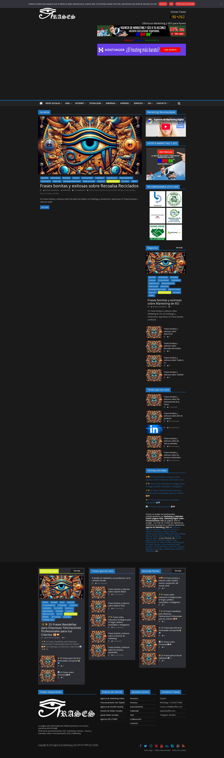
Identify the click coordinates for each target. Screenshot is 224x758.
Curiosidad (58, 608)
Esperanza (69, 608)
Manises (149, 531)
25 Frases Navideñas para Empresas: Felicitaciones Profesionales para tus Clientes (165, 491)
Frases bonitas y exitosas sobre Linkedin (174, 373)
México (149, 538)
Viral (67, 103)
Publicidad (150, 551)
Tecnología (95, 103)
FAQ (132, 715)
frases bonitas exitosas (114, 190)
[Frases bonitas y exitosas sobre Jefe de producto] (155, 412)
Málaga (182, 533)
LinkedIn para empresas (174, 549)
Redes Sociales (53, 103)
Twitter (134, 181)
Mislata (149, 529)
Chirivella (157, 531)
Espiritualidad (48, 611)
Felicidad (59, 611)
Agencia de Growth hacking (111, 706)
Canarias (170, 536)
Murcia (148, 536)
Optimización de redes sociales (159, 542)
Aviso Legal (148, 750)
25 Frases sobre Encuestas (159, 506)
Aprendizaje (55, 178)
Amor (62, 602)
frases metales (129, 190)
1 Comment (173, 407)
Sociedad (125, 181)
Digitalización (112, 178)
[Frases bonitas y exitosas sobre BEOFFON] (154, 327)
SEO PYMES (93, 745)
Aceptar (163, 4)
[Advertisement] (112, 81)
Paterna (174, 529)
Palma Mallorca (159, 536)
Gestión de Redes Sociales (111, 711)
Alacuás (173, 531)
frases (91, 190)
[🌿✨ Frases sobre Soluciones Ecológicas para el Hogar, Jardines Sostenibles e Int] (99, 616)
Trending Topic (48, 620)
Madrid (167, 533)
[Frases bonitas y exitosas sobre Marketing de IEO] (166, 253)
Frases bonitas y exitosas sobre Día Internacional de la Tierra (172, 401)
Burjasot (157, 529)
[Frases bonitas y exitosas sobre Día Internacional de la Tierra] (155, 395)
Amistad (54, 602)
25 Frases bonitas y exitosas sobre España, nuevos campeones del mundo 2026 (169, 582)
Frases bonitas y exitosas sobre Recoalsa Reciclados (89, 186)
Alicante (174, 533)
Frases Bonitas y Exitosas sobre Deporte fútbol (119, 590)
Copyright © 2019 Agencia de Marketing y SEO (58, 745)
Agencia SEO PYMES (108, 719)
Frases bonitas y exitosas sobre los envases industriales (172, 455)
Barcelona (159, 533)
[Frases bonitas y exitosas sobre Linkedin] (154, 371)
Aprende (124, 103)
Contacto (161, 103)
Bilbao (177, 536)
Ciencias (76, 178)
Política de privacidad (162, 750)
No (171, 4)
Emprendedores (126, 178)
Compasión (62, 605)
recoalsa (55, 193)
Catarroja (150, 533)
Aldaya (165, 531)
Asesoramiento (136, 706)
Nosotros (134, 698)
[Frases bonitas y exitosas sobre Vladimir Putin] (99, 602)
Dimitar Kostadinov (52, 190)
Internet (79, 103)
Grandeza (69, 611)
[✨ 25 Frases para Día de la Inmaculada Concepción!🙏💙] (47, 657)
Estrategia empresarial (72, 181)
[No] (220, 4)
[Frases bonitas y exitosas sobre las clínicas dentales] (155, 437)
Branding (66, 178)
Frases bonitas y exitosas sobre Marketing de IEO (165, 301)
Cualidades (100, 178)
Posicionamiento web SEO (165, 546)
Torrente (166, 529)
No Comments (174, 421)
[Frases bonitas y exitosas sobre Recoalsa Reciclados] (90, 118)
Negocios (101, 181)
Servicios (138, 103)
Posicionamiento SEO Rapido (112, 702)
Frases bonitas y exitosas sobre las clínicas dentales (171, 441)
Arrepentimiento (49, 605)
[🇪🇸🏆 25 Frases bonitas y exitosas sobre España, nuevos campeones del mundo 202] (149, 577)
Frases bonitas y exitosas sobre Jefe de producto (173, 416)
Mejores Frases (88, 181)
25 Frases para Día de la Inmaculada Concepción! (69, 659)
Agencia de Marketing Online (112, 698)
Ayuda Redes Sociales (109, 715)
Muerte (59, 614)
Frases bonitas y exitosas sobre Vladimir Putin (118, 604)
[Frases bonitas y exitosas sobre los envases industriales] (155, 451)
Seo (149, 103)
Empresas (110, 103)
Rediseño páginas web (167, 540)
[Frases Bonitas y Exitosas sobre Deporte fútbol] (99, 588)
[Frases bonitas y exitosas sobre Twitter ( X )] (154, 356)
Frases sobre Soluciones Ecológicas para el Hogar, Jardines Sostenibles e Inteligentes (119, 621)
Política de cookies (179, 750)
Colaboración (135, 719)
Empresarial (45, 181)
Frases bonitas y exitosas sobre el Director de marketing (118, 636)
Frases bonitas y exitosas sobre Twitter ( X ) (174, 360)
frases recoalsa (45, 193)
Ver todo (179, 248)
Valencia (176, 527)
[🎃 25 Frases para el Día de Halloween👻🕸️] (149, 654)
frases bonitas (100, 190)
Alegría (45, 602)
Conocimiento (87, 178)
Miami (155, 538)
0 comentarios (79, 190)
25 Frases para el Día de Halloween (170, 656)
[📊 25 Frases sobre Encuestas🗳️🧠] (47, 671)
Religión (45, 617)
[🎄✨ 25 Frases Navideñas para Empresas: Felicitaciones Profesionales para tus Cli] (61, 577)
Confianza (73, 605)
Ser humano (56, 617)
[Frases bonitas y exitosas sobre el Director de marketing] (99, 632)
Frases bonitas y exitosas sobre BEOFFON (171, 331)
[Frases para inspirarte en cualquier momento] (41, 103)
